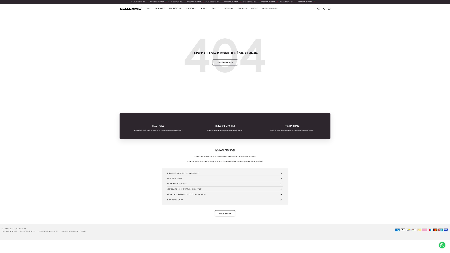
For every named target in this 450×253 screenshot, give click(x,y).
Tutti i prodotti (228, 9)
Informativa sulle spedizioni (70, 231)
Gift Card (254, 9)
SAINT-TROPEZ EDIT (175, 9)
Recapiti (83, 231)
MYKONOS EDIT (191, 9)
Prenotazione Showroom (270, 9)
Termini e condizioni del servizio (48, 231)
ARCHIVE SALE (159, 9)
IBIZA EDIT (204, 9)
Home (148, 9)
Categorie (241, 9)
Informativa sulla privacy (28, 231)
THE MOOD (215, 9)
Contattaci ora (225, 213)
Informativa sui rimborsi (9, 231)
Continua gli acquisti (225, 62)
